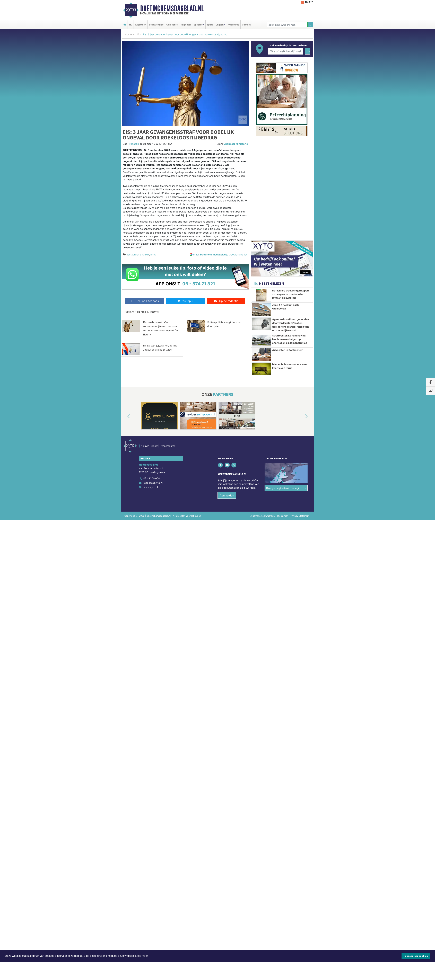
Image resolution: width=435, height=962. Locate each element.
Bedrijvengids (156, 24)
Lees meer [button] (141, 955)
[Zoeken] (310, 24)
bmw (153, 254)
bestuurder (132, 254)
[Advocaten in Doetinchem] (261, 354)
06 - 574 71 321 (198, 283)
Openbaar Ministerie (235, 143)
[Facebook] (221, 465)
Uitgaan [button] (220, 24)
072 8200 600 (151, 478)
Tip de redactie (228, 301)
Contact (246, 24)
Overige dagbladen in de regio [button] (283, 488)
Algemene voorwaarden (262, 516)
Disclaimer (282, 516)
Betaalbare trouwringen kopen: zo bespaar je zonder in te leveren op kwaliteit (290, 294)
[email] (430, 391)
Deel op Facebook (147, 301)
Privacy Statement (300, 516)
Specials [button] (198, 24)
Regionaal (186, 24)
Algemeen (140, 24)
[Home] (125, 24)
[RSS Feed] (234, 465)
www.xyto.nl (150, 487)
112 (130, 24)
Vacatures (233, 24)
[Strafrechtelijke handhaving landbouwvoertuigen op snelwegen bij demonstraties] (261, 340)
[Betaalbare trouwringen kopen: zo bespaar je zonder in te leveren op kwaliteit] (261, 295)
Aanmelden (227, 495)
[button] (125, 416)
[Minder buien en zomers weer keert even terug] (261, 368)
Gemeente (172, 24)
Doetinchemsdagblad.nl (172, 8)
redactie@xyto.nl (152, 482)
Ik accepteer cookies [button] (416, 956)
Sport (210, 24)
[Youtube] (227, 465)
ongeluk (144, 254)
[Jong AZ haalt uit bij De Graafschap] (261, 309)
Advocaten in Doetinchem (287, 350)
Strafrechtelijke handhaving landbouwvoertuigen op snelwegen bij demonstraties (289, 339)
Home (128, 34)
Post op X (187, 301)
